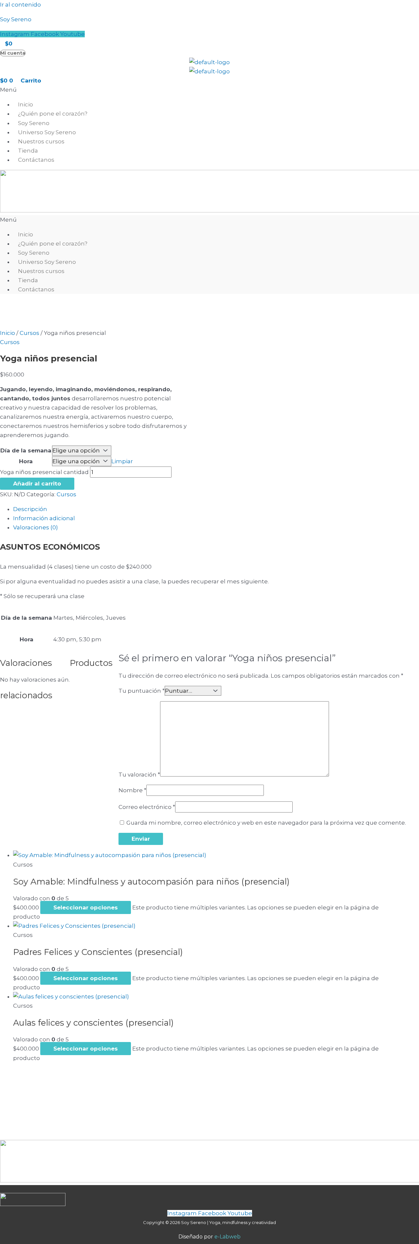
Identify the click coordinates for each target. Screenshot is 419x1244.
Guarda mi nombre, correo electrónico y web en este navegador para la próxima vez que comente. (266, 822)
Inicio (25, 104)
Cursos (29, 333)
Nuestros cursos (41, 141)
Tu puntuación (141, 690)
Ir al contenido (20, 4)
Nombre (132, 790)
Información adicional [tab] (44, 518)
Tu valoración (139, 774)
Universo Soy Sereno (47, 132)
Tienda (28, 150)
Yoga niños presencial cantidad (44, 472)
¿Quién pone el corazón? (52, 113)
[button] (209, 89)
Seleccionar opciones (85, 907)
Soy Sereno (15, 19)
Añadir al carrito (37, 483)
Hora (26, 461)
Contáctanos (36, 159)
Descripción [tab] (30, 509)
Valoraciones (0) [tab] (35, 527)
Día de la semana (25, 450)
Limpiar (122, 461)
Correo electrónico (146, 807)
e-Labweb (227, 1237)
